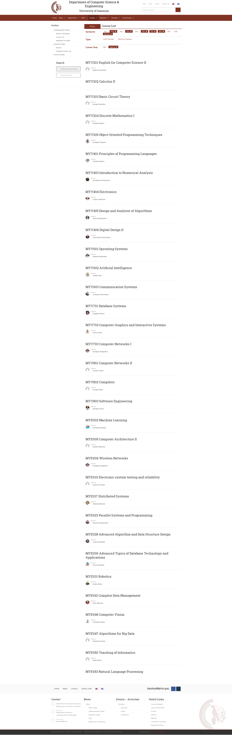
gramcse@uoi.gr (61, 721)
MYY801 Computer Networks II (109, 363)
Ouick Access (127, 18)
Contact (157, 4)
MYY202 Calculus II (100, 81)
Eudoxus (153, 714)
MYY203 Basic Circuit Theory (108, 97)
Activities (114, 18)
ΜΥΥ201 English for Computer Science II (116, 62)
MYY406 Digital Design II (104, 230)
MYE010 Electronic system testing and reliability (123, 477)
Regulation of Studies (63, 40)
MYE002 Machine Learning (106, 420)
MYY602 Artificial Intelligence (109, 268)
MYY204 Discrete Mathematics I (110, 116)
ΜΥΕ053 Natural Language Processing (114, 672)
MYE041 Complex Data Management (113, 595)
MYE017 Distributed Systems (107, 496)
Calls (90, 718)
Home (144, 4)
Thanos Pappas (157, 731)
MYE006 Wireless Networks (107, 458)
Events (123, 711)
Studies (92, 18)
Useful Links (165, 4)
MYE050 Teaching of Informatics (110, 652)
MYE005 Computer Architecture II (111, 439)
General (58, 47)
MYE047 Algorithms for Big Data (110, 633)
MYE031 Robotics (98, 576)
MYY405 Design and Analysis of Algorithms (119, 211)
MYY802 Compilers (100, 382)
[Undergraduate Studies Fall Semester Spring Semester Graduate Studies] (68, 68)
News (61, 18)
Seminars (124, 708)
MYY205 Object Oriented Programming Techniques (124, 135)
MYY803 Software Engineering (109, 401)
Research (103, 18)
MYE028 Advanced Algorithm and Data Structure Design (128, 534)
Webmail (154, 718)
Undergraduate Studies (61, 30)
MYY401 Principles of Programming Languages (121, 154)
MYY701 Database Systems (106, 306)
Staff (83, 18)
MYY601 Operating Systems (107, 249)
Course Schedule (156, 704)
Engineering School (157, 725)
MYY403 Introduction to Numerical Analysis (119, 173)
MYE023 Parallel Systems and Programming (119, 515)
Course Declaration (157, 707)
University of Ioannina (158, 721)
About (150, 4)
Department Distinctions (97, 722)
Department (72, 18)
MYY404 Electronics (101, 192)
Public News (93, 708)
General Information (63, 33)
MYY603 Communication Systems (111, 287)
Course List (60, 37)
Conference (125, 715)
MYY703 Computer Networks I (108, 344)
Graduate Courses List (63, 51)
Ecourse (153, 711)
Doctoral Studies (59, 54)
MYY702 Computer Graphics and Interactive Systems (126, 325)
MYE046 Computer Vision (105, 614)
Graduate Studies (59, 44)
